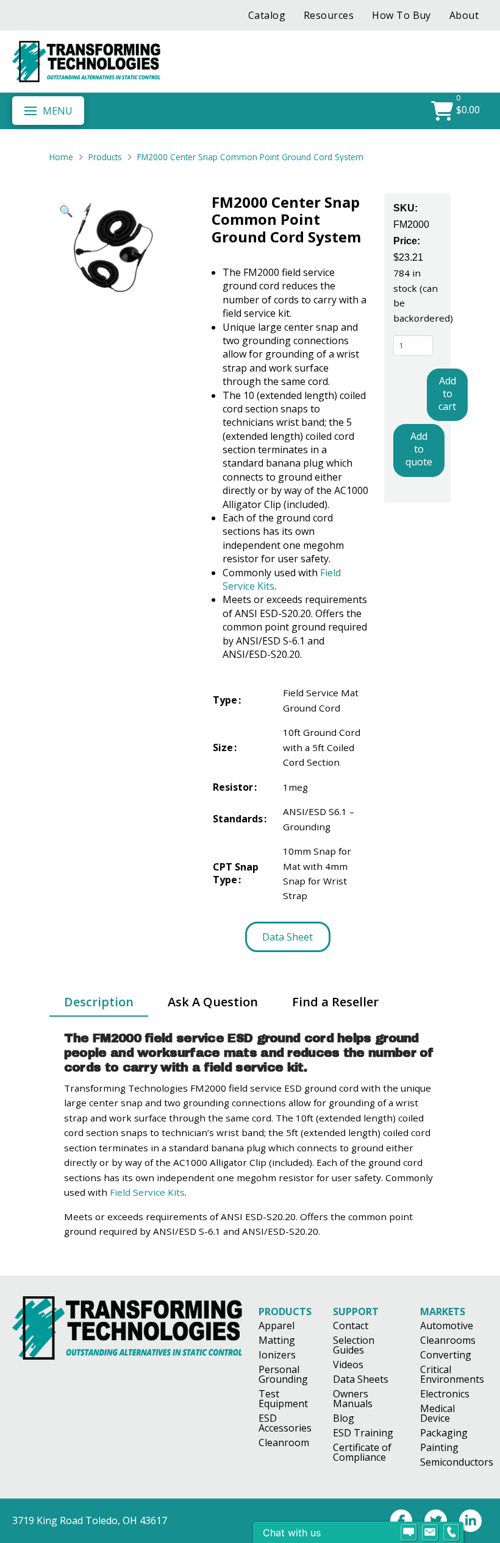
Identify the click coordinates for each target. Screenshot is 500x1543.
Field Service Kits (147, 1192)
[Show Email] (430, 1532)
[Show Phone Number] (451, 1532)
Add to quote (418, 448)
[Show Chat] (408, 1532)
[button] (48, 110)
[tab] (98, 1003)
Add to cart (447, 393)
